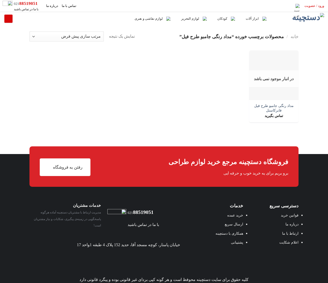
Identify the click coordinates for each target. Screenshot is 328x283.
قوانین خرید (290, 215)
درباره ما (52, 6)
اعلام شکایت (289, 242)
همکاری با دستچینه (229, 233)
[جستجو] (8, 19)
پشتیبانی (237, 242)
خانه (295, 36)
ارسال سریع (234, 224)
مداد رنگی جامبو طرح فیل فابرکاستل (274, 108)
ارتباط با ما (290, 233)
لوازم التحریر (190, 18)
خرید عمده (235, 215)
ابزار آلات (252, 18)
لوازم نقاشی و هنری (149, 18)
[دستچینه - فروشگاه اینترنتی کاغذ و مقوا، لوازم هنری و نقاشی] (299, 18)
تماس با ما (69, 6)
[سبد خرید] (297, 6)
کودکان (222, 18)
